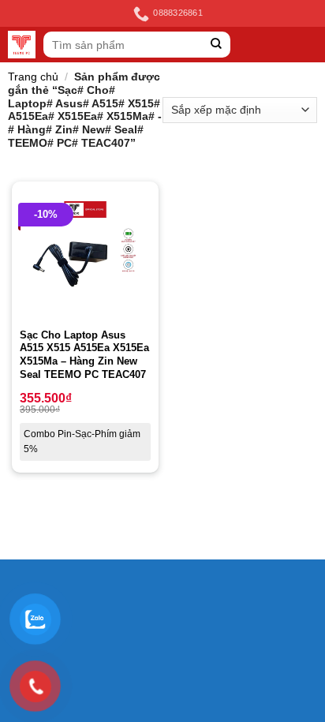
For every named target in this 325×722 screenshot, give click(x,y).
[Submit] (216, 45)
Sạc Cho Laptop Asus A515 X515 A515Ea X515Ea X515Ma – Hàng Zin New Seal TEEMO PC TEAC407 (84, 355)
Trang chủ (33, 76)
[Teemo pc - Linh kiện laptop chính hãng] (21, 44)
